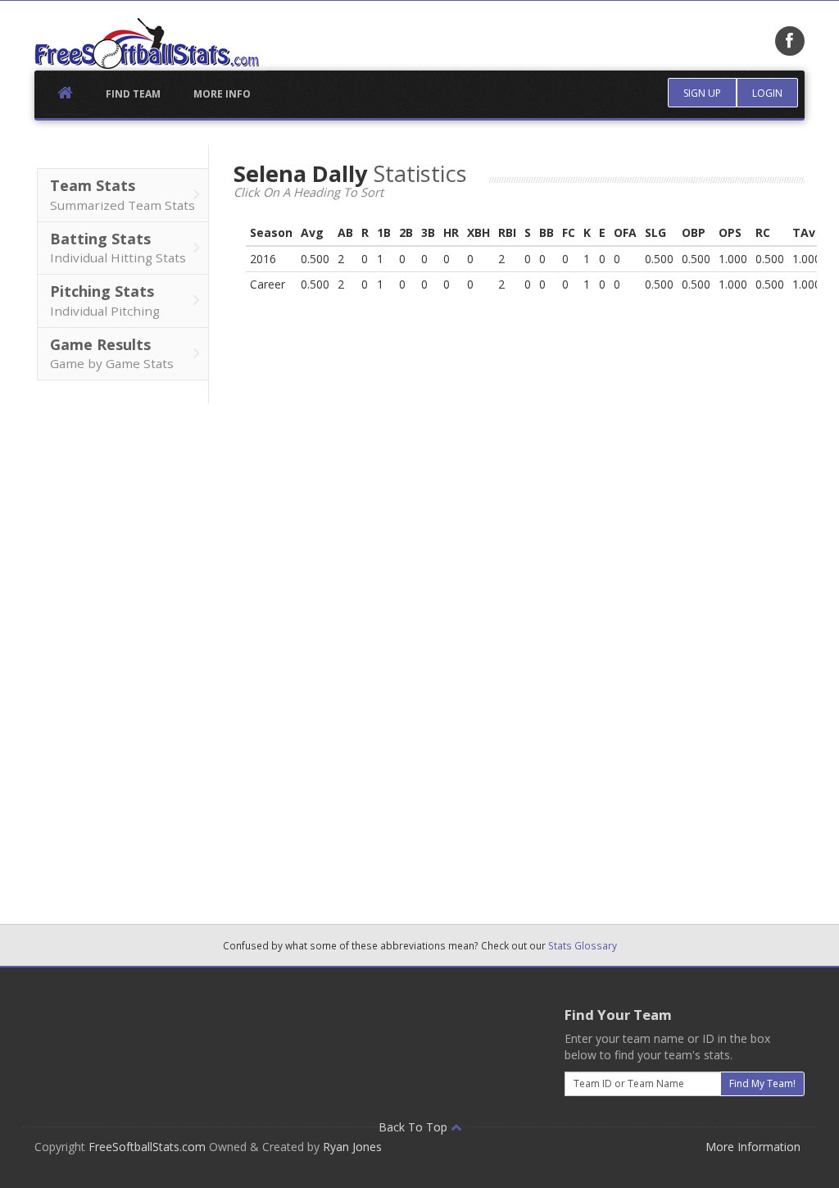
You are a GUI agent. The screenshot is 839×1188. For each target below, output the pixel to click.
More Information (752, 1146)
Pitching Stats (105, 300)
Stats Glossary (582, 945)
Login (767, 93)
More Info (222, 94)
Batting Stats (118, 247)
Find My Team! (762, 1083)
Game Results (112, 353)
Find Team (133, 94)
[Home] (146, 43)
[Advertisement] (121, 649)
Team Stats (122, 194)
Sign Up (702, 93)
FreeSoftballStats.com (147, 1146)
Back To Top (415, 1127)
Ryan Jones (352, 1146)
